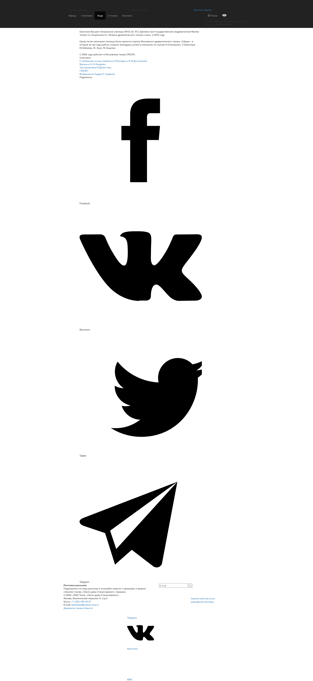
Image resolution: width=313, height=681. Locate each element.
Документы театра (73, 608)
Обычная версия (202, 9)
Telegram (132, 617)
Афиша (72, 15)
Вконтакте (132, 648)
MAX (129, 679)
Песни (213, 15)
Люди (100, 15)
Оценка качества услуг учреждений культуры (203, 600)
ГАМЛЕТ (84, 70)
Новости (88, 608)
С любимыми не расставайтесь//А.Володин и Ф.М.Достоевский (113, 60)
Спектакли (86, 15)
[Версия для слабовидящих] (224, 15)
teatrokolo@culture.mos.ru (85, 604)
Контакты (127, 15)
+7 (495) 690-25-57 (81, 601)
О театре (113, 15)
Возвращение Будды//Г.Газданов (97, 73)
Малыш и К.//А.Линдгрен (93, 64)
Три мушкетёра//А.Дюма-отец (95, 67)
